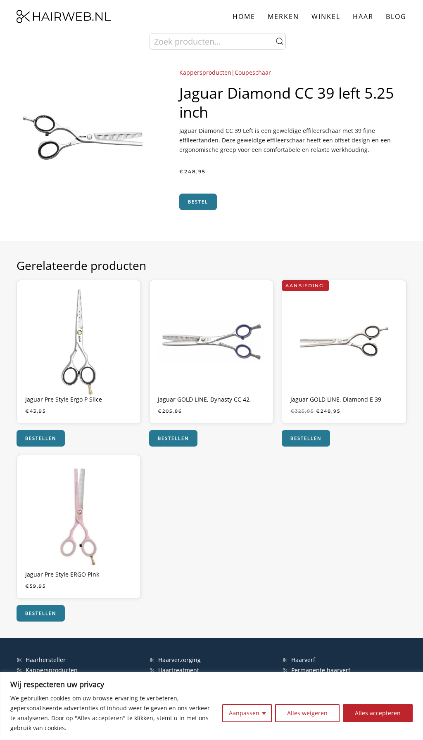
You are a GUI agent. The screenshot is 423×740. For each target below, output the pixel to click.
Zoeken (280, 41)
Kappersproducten (52, 670)
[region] (211, 706)
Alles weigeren (307, 713)
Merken (283, 16)
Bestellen (40, 438)
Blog (396, 16)
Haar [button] (363, 16)
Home (244, 16)
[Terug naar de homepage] (64, 16)
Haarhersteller (46, 660)
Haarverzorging (179, 660)
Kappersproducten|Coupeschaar (225, 72)
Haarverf (304, 660)
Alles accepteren (378, 713)
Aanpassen (244, 713)
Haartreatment (178, 670)
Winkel (325, 16)
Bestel (198, 202)
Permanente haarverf (320, 670)
